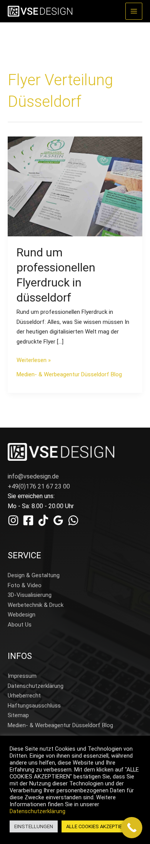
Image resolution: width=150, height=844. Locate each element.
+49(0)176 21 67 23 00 (39, 486)
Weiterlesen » (34, 359)
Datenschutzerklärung (35, 685)
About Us (20, 624)
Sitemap (18, 715)
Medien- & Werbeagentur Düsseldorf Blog (69, 374)
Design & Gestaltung (34, 575)
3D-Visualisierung (30, 594)
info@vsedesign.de (33, 476)
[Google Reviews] (58, 520)
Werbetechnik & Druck (35, 604)
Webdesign (21, 614)
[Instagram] (13, 520)
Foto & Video (25, 585)
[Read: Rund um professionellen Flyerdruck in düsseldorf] (75, 186)
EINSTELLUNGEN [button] (33, 826)
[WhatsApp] (73, 520)
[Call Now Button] (131, 827)
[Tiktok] (43, 520)
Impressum (22, 675)
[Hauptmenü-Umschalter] (134, 11)
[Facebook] (28, 520)
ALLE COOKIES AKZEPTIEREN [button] (98, 826)
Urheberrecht (24, 695)
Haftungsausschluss (34, 705)
